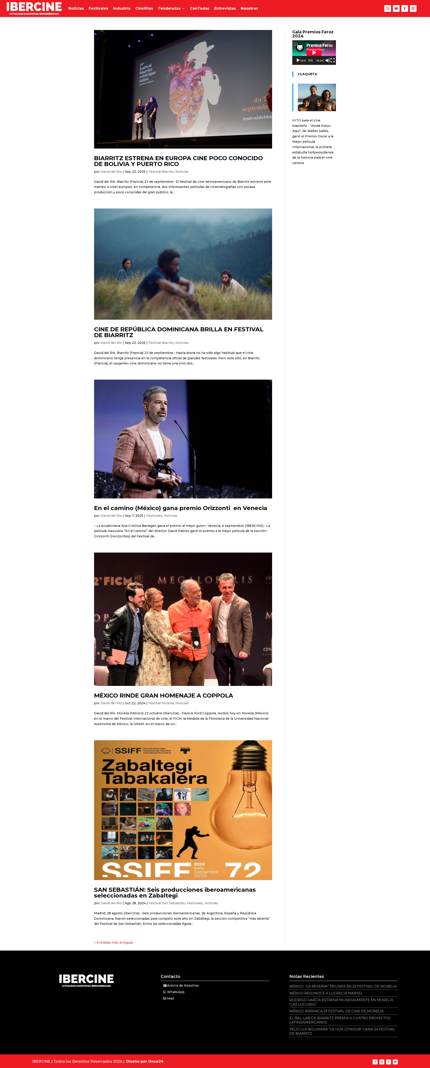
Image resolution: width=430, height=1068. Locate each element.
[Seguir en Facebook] (404, 8)
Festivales (98, 8)
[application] (314, 52)
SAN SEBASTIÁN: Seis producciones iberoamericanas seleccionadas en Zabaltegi (175, 892)
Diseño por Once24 (144, 1061)
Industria (121, 8)
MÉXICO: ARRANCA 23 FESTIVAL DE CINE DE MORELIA (336, 1011)
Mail (170, 998)
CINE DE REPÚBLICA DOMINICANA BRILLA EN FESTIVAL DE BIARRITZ (178, 332)
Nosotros (249, 8)
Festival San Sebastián (167, 903)
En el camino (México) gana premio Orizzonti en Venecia (180, 508)
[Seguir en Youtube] (396, 8)
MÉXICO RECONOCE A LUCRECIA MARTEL (326, 993)
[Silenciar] (327, 60)
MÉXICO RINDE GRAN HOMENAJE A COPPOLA (163, 695)
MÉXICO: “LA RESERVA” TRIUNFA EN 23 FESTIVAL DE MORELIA (343, 986)
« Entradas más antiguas (113, 942)
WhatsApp (176, 992)
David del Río (111, 172)
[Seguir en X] (387, 8)
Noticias (76, 8)
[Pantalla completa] (332, 60)
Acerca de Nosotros (183, 985)
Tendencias (169, 8)
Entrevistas (225, 8)
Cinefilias (144, 8)
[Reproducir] (298, 60)
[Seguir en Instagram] (413, 8)
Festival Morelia (161, 703)
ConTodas (199, 8)
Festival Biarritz (161, 172)
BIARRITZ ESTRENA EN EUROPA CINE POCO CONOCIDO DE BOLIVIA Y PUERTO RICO (178, 161)
